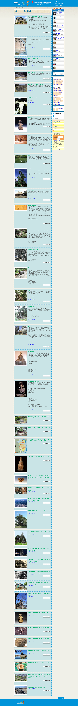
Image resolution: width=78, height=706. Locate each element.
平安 (59, 81)
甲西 (57, 110)
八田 (54, 108)
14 (44, 700)
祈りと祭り (55, 102)
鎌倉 (62, 81)
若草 (62, 108)
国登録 (61, 100)
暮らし (55, 104)
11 (40, 700)
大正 (59, 84)
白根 (59, 108)
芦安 (57, 108)
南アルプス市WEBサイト (57, 700)
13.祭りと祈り (58, 62)
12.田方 (57, 58)
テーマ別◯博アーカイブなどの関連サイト (58, 122)
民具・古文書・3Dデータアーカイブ (57, 130)
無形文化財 (55, 92)
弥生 (60, 79)
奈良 (57, 81)
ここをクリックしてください (32, 491)
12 (41, 700)
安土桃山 (60, 82)
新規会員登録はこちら (57, 140)
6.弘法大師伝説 (58, 33)
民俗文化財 (60, 92)
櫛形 (54, 110)
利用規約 (36, 703)
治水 (61, 97)
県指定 (55, 100)
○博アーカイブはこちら (31, 47)
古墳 (54, 81)
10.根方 (57, 50)
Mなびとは (55, 126)
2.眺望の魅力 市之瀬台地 (59, 16)
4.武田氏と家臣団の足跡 (59, 25)
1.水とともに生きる (59, 12)
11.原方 (57, 54)
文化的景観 (55, 95)
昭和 (62, 84)
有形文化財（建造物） (57, 88)
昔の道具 (58, 104)
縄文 (57, 79)
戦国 (57, 82)
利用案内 (55, 128)
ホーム (14, 7)
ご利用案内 (32, 703)
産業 (59, 102)
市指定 (58, 100)
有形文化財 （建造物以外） (58, 90)
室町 (54, 82)
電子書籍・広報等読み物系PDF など (58, 124)
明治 (57, 84)
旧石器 (55, 79)
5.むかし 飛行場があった (59, 29)
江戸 (54, 84)
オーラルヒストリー (57, 97)
